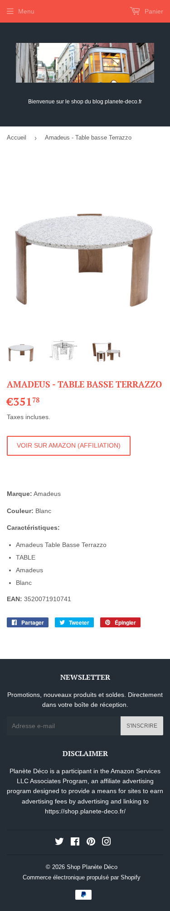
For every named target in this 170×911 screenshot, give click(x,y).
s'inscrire (141, 726)
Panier (153, 11)
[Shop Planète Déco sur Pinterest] (91, 842)
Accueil (16, 137)
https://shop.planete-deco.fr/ (85, 811)
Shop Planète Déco (92, 867)
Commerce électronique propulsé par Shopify (82, 877)
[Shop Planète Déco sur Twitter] (59, 842)
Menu (26, 11)
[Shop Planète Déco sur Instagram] (106, 842)
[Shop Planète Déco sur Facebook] (75, 842)
